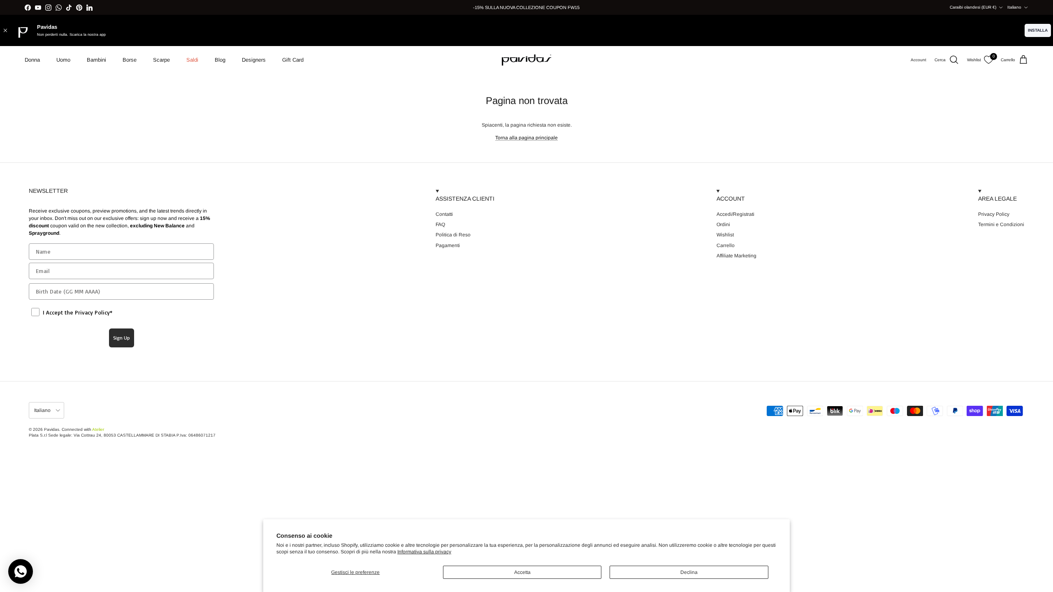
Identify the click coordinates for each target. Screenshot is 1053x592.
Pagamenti (448, 245)
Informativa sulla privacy (424, 552)
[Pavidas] (526, 60)
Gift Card (293, 60)
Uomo (63, 60)
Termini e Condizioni (1001, 224)
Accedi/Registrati (735, 214)
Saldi (192, 60)
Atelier (98, 429)
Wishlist (725, 235)
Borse (130, 60)
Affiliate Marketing (736, 256)
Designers (254, 60)
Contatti (444, 214)
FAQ (440, 224)
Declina (689, 572)
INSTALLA (1038, 30)
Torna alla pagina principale (526, 138)
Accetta (522, 572)
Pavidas (51, 429)
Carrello (726, 245)
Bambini (96, 60)
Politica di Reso (453, 235)
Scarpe (161, 60)
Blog (220, 60)
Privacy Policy (993, 214)
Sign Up (121, 338)
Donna (32, 60)
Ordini (723, 224)
